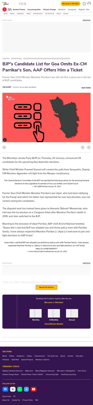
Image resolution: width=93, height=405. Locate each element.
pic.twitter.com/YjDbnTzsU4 (66, 183)
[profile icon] (89, 4)
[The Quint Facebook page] (5, 389)
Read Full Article (46, 287)
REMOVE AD (86, 20)
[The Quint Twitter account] (13, 389)
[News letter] (84, 4)
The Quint (6, 87)
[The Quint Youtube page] (33, 389)
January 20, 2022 (54, 186)
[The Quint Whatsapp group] (19, 389)
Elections (86, 88)
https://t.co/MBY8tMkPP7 (47, 248)
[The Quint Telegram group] (26, 389)
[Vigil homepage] (23, 5)
